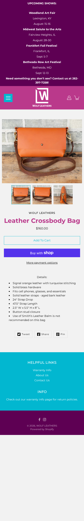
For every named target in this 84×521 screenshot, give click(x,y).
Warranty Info (42, 370)
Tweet (26, 334)
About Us (42, 375)
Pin (63, 334)
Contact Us (42, 380)
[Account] (69, 98)
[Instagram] (44, 419)
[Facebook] (39, 419)
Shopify (49, 429)
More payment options (42, 262)
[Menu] (8, 98)
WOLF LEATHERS (46, 425)
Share (45, 334)
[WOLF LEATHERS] (42, 98)
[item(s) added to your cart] (77, 98)
